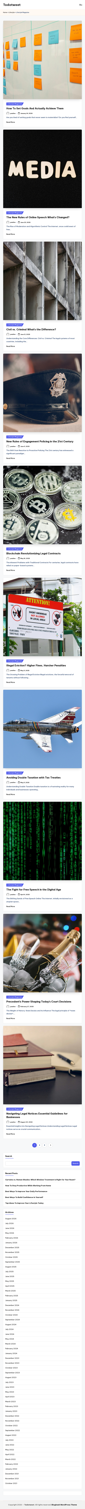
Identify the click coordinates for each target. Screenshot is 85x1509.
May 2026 (9, 1233)
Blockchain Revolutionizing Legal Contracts (33, 553)
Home (5, 12)
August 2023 (10, 1377)
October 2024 (11, 1315)
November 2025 (12, 1252)
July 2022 (9, 1440)
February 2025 (11, 1296)
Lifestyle (12, 12)
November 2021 (12, 1478)
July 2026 (9, 1223)
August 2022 (10, 1435)
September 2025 (12, 1262)
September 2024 (12, 1320)
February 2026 (11, 1238)
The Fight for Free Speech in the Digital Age (33, 889)
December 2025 (12, 1247)
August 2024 (10, 1324)
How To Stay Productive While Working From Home (28, 1185)
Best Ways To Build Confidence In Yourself (24, 1197)
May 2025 (9, 1281)
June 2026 (9, 1228)
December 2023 (12, 1358)
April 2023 (9, 1397)
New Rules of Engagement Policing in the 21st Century (39, 441)
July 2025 (9, 1271)
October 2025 (11, 1257)
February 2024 (11, 1348)
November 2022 (12, 1421)
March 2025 (10, 1291)
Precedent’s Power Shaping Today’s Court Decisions (38, 1001)
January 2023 (11, 1411)
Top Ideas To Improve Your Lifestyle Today (24, 1203)
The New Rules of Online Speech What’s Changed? (37, 217)
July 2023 (9, 1382)
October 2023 (11, 1368)
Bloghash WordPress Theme (64, 1505)
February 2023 (11, 1406)
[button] (50, 1145)
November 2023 (12, 1363)
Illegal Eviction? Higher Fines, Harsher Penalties (36, 665)
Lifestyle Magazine (15, 104)
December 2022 (12, 1416)
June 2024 (9, 1334)
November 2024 (12, 1310)
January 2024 (11, 1353)
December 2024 (12, 1305)
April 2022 (9, 1454)
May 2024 (9, 1339)
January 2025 (11, 1300)
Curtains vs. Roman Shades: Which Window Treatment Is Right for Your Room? (40, 1180)
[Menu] (80, 4)
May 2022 (9, 1450)
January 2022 (11, 1469)
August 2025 (10, 1267)
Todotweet (12, 5)
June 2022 (9, 1445)
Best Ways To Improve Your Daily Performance (26, 1191)
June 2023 (9, 1387)
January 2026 (11, 1243)
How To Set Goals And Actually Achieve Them (35, 108)
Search (8, 1156)
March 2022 (10, 1459)
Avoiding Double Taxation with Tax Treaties (33, 777)
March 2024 (10, 1344)
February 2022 (11, 1464)
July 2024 (9, 1329)
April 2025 (9, 1286)
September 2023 (12, 1373)
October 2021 (11, 1483)
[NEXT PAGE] (50, 1145)
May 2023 (9, 1392)
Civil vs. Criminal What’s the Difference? (31, 329)
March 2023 (10, 1401)
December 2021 (12, 1474)
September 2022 (12, 1430)
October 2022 (11, 1425)
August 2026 (10, 1218)
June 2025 (9, 1276)
